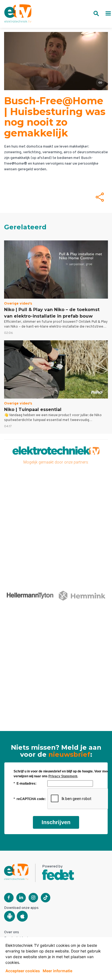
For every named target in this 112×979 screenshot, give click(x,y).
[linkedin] (21, 897)
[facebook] (9, 897)
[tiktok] (45, 897)
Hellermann (26, 595)
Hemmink (78, 595)
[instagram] (33, 897)
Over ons (11, 932)
